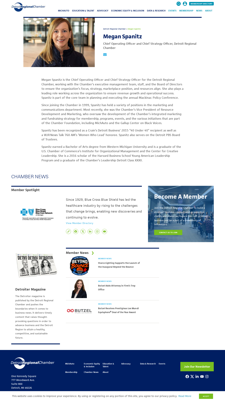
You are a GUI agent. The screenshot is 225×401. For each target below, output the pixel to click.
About (208, 10)
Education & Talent (83, 10)
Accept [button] (206, 396)
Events (172, 10)
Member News (105, 258)
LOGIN (185, 14)
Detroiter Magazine (30, 289)
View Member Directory (79, 223)
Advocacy (102, 10)
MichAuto (63, 10)
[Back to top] (216, 377)
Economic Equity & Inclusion (127, 10)
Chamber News (91, 372)
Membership (186, 10)
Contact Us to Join (168, 232)
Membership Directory (201, 3)
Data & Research (156, 10)
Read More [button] (184, 396)
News (199, 10)
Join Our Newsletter (197, 366)
